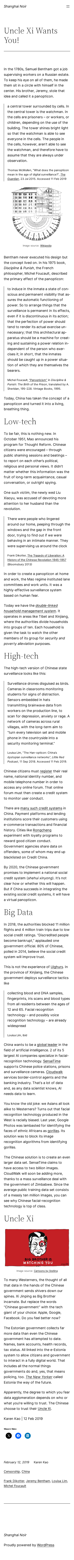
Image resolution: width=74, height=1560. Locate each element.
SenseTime (52, 1061)
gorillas (53, 1131)
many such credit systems (41, 808)
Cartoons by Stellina (46, 1270)
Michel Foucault (15, 1486)
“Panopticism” (38, 380)
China (26, 1471)
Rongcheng (42, 830)
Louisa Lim (59, 1481)
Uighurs (57, 967)
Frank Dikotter (14, 1481)
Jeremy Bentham (38, 1481)
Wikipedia (45, 245)
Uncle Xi (44, 1409)
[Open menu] (68, 6)
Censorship (12, 1471)
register (46, 771)
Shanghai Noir (15, 6)
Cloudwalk (54, 1072)
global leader (47, 1045)
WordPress (45, 1545)
